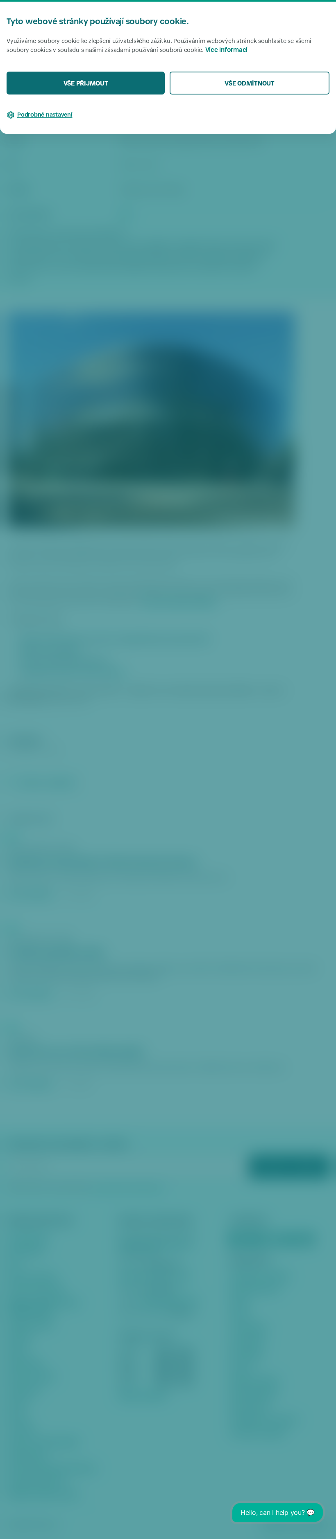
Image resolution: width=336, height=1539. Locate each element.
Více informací (226, 50)
